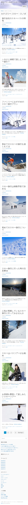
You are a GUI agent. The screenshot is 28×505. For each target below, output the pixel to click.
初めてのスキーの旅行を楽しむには (14, 145)
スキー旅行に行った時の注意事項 (14, 269)
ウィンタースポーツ (9, 53)
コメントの (4, 496)
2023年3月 (3, 465)
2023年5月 (3, 462)
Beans (2, 503)
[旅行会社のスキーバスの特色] (14, 37)
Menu (25, 6)
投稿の (3, 494)
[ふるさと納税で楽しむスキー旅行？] (14, 78)
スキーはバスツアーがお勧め (14, 354)
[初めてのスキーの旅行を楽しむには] (14, 162)
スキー (7, 136)
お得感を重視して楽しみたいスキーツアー (14, 395)
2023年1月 (3, 469)
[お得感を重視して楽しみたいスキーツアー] (14, 412)
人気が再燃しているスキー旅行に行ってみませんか (14, 311)
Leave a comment (5, 25)
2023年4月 (3, 464)
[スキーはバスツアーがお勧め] (14, 371)
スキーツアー (20, 94)
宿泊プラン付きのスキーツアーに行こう (14, 3)
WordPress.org (4, 498)
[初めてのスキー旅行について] (14, 246)
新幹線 (15, 261)
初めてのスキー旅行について (14, 228)
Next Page (20, 432)
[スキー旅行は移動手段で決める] (14, 205)
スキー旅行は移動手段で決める (14, 187)
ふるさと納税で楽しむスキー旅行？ (14, 60)
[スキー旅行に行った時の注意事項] (14, 287)
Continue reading (11, 49)
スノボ (12, 178)
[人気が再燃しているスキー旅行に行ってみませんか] (14, 329)
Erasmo (4, 24)
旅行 (16, 51)
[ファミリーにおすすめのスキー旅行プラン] (14, 120)
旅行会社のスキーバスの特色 (14, 19)
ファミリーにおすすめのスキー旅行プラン (13, 102)
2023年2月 (3, 467)
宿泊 (14, 136)
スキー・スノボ (8, 51)
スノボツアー (13, 51)
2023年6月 (3, 460)
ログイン (3, 493)
